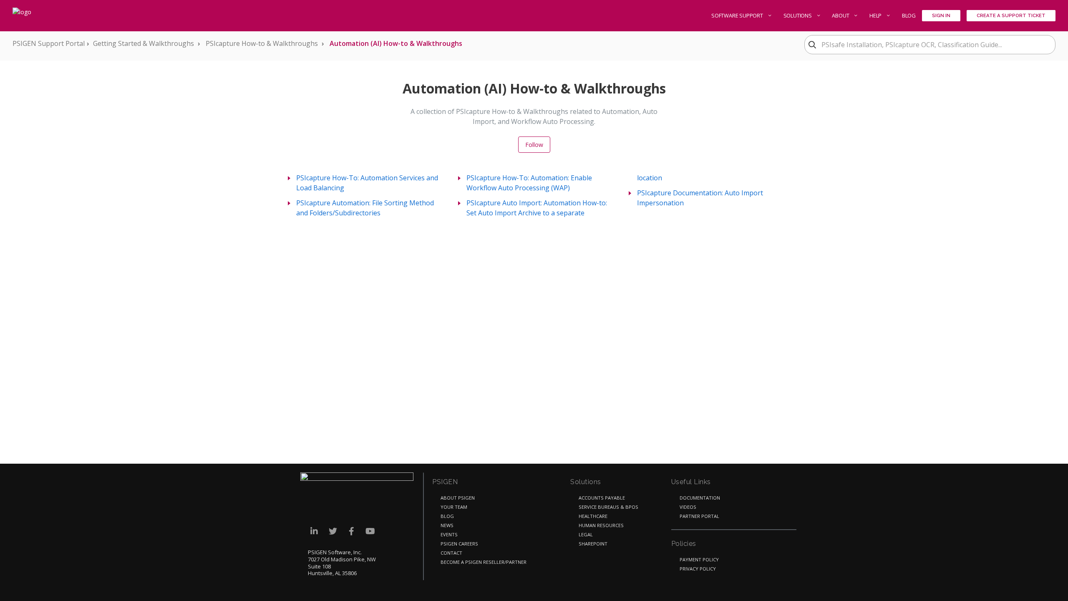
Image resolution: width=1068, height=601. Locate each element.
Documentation (700, 498)
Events (449, 534)
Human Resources (601, 525)
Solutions (798, 15)
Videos (688, 507)
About (841, 15)
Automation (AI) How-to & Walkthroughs (396, 43)
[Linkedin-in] (314, 531)
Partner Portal (699, 516)
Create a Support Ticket (1011, 15)
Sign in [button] (941, 15)
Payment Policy (699, 559)
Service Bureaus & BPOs (608, 507)
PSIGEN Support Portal (49, 43)
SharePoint (593, 543)
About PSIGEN (458, 498)
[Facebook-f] (351, 531)
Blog (909, 15)
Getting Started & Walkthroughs (143, 43)
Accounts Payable (602, 498)
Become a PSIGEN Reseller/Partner (483, 562)
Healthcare (593, 516)
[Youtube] (370, 531)
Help (876, 15)
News (447, 525)
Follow (534, 145)
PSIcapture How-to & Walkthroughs (262, 43)
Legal (586, 534)
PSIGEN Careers (459, 543)
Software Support (737, 15)
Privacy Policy (698, 569)
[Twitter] (332, 531)
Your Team (454, 507)
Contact (451, 553)
